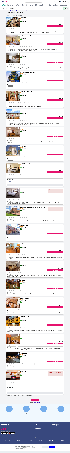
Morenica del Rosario (25, 298)
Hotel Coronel (23, 371)
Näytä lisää (34, 392)
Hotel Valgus (23, 146)
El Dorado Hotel (23, 54)
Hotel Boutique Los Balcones (26, 35)
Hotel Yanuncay (23, 243)
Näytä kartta (66, 8)
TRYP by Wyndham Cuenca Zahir (27, 72)
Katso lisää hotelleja (35, 399)
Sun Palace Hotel (27, 420)
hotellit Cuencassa (37, 402)
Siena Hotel (22, 280)
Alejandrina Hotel (24, 225)
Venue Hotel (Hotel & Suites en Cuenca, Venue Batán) (32, 207)
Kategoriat (37, 427)
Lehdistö (36, 425)
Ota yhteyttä (54, 425)
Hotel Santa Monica (24, 128)
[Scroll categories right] (69, 5)
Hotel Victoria (23, 17)
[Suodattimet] (1, 8)
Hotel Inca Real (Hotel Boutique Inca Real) (30, 109)
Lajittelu (11, 8)
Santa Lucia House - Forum (26, 91)
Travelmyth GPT (55, 427)
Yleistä (36, 424)
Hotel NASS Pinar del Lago (26, 163)
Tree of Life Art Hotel (6, 420)
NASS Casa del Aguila (25, 335)
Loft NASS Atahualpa (25, 316)
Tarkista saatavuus (55, 25)
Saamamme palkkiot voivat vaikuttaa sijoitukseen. (14, 15)
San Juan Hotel (23, 262)
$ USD (56, 1)
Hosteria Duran (23, 353)
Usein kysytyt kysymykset (56, 424)
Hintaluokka (5, 8)
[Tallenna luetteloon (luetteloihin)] (19, 17)
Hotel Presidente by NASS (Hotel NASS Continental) (32, 189)
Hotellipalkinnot (38, 428)
